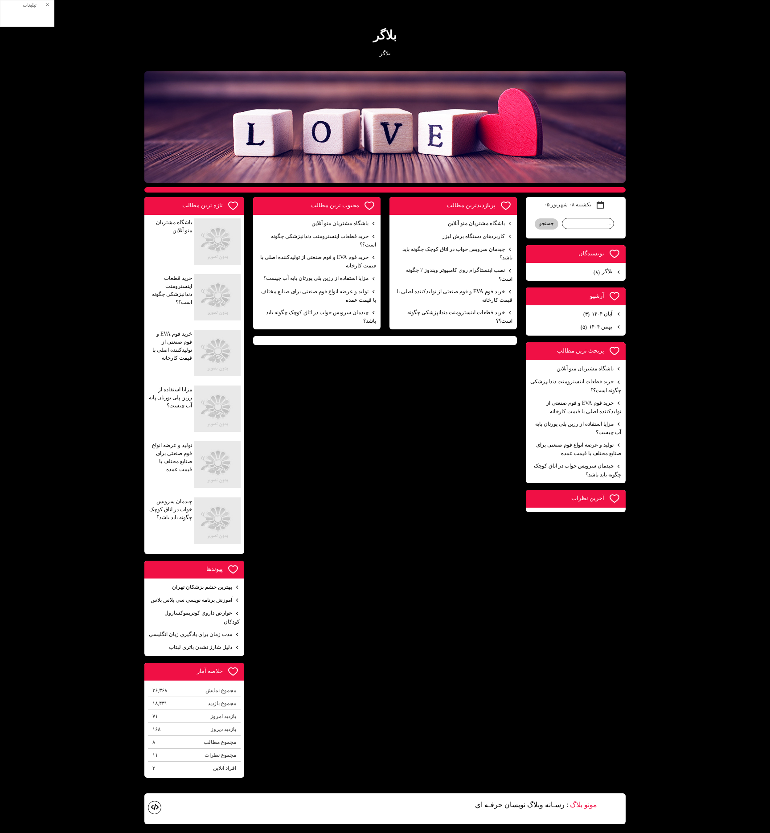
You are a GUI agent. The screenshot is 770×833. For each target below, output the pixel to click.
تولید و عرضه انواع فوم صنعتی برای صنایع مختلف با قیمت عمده (318, 295)
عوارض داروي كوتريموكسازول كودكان (202, 617)
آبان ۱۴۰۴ (598, 314)
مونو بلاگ (583, 804)
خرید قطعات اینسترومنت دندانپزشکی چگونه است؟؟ (459, 316)
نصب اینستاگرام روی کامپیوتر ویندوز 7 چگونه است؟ (459, 274)
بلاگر (385, 35)
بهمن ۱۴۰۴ (597, 327)
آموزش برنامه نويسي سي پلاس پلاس (191, 600)
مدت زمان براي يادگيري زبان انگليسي (190, 634)
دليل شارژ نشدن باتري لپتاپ (200, 647)
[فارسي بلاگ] (612, 805)
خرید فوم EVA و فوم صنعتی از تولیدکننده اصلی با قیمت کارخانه (454, 295)
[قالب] (154, 807)
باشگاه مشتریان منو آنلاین (476, 223)
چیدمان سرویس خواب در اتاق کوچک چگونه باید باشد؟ (457, 253)
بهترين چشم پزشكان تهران (202, 587)
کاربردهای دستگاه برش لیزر (473, 236)
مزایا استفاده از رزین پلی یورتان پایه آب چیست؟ (316, 278)
